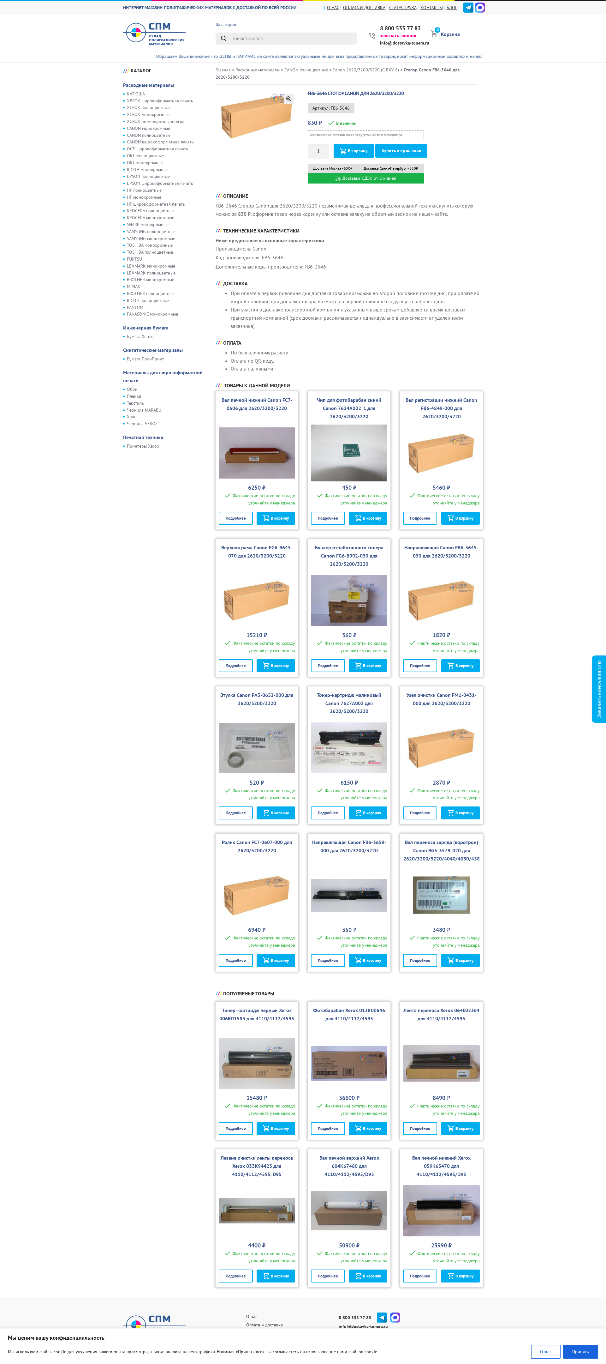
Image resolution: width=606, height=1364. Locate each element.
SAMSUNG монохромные (151, 238)
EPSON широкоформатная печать (160, 183)
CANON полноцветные (148, 135)
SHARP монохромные (148, 224)
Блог (452, 7)
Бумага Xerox (140, 336)
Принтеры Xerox (143, 446)
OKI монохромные (145, 163)
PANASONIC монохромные (152, 314)
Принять (580, 1352)
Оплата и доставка (364, 7)
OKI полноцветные (145, 156)
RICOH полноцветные (148, 300)
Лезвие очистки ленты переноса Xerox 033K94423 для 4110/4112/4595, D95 (257, 1166)
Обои (132, 389)
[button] (289, 99)
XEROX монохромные (148, 114)
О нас (333, 7)
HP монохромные (144, 197)
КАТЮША (136, 94)
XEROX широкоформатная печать (160, 101)
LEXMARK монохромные (151, 266)
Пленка (134, 396)
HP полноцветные (144, 190)
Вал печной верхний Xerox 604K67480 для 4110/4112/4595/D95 (349, 1166)
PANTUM (135, 307)
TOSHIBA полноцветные (150, 252)
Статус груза (403, 7)
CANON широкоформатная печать (160, 142)
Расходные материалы (148, 85)
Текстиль (135, 403)
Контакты (431, 7)
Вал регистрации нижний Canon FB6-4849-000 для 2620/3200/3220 (441, 408)
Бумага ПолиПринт (145, 359)
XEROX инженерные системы (155, 121)
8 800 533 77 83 (400, 28)
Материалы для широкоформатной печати (163, 376)
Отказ (545, 1352)
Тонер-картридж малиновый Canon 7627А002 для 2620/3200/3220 (349, 703)
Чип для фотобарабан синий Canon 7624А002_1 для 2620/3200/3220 (349, 408)
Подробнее (236, 518)
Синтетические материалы (153, 350)
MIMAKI (134, 286)
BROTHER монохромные (150, 279)
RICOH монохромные (148, 169)
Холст (132, 416)
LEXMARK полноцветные (151, 273)
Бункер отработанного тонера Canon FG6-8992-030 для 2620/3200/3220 (349, 555)
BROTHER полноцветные (151, 293)
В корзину (358, 151)
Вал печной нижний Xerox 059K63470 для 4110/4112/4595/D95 (441, 1166)
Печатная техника (143, 437)
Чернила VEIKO (142, 423)
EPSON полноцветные (148, 176)
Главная (223, 70)
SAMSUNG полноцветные (151, 231)
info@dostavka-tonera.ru (404, 43)
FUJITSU (134, 259)
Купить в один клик (401, 151)
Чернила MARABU (144, 410)
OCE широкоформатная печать (157, 149)
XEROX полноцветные (148, 107)
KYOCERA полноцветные (151, 211)
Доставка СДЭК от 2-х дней (368, 178)
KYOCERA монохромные (150, 217)
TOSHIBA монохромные (150, 245)
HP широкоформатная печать (156, 204)
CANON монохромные (148, 128)
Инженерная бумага (146, 327)
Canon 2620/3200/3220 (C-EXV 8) (366, 70)
